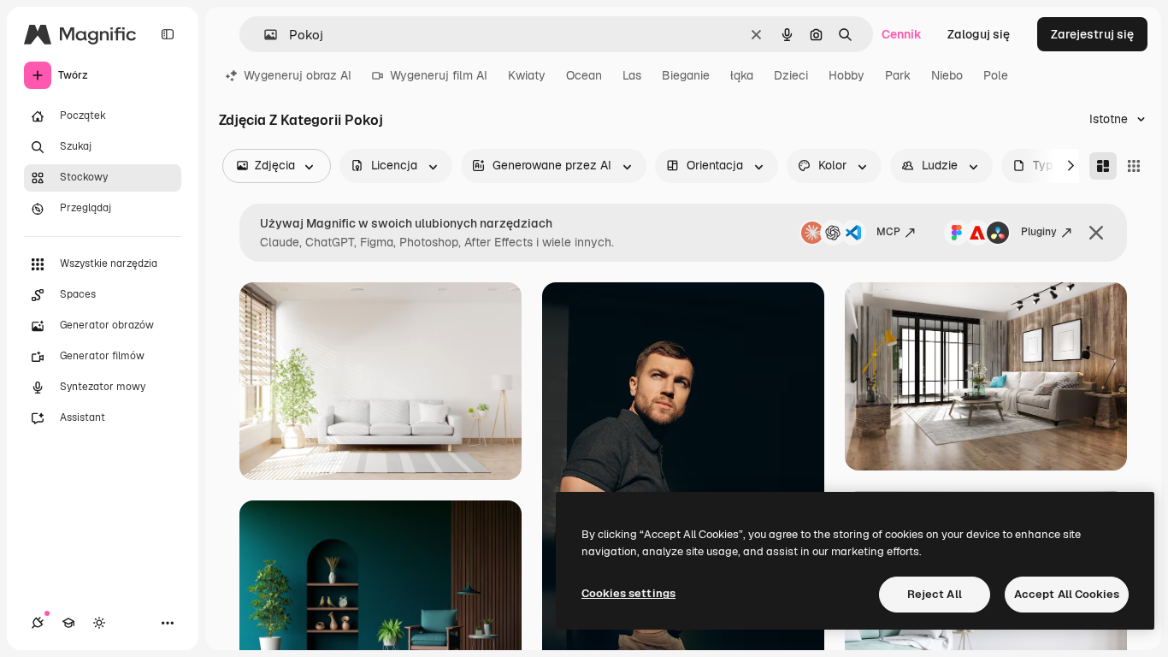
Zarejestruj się (1092, 34)
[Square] (1133, 166)
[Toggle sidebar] (167, 34)
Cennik (902, 34)
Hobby (846, 75)
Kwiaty (527, 75)
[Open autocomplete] (263, 34)
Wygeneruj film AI (438, 75)
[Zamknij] (1096, 232)
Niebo (947, 75)
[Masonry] (1103, 166)
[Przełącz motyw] (99, 622)
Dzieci (791, 75)
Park (898, 75)
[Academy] (68, 622)
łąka (741, 75)
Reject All (934, 594)
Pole (995, 75)
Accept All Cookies (1066, 594)
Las (631, 75)
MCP (888, 232)
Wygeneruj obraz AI (297, 75)
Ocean (584, 75)
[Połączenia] (37, 622)
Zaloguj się (978, 34)
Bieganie (686, 75)
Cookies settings (628, 593)
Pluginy (1039, 232)
